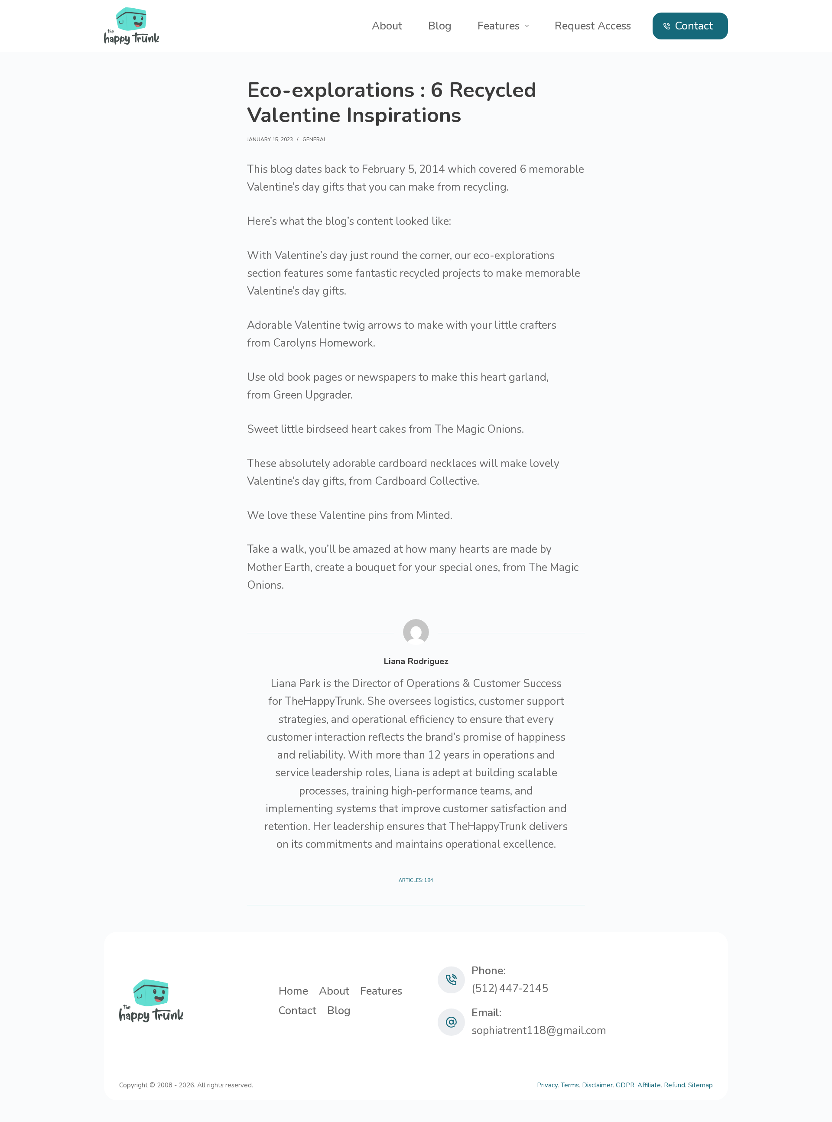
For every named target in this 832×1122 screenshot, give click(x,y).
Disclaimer (597, 1085)
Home (293, 991)
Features (499, 26)
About (387, 26)
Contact (694, 26)
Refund (674, 1085)
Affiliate (649, 1085)
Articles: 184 (416, 880)
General (314, 139)
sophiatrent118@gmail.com (538, 1030)
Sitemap (700, 1085)
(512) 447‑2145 (509, 988)
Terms (570, 1085)
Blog (440, 26)
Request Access (593, 26)
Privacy (547, 1085)
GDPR (625, 1085)
